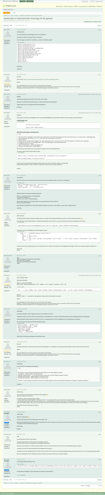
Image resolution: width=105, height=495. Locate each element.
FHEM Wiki (91, 6)
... (15, 25)
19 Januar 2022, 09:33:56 (22, 308)
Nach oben (5, 479)
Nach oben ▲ (100, 493)
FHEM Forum (11, 6)
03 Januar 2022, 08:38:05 (21, 94)
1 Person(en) (19, 475)
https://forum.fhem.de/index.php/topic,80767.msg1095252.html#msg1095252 (41, 79)
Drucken (99, 25)
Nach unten (6, 25)
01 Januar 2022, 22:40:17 (21, 29)
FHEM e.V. (99, 6)
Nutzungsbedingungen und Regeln (90, 493)
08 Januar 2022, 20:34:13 (21, 213)
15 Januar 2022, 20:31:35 (21, 275)
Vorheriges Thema (88, 21)
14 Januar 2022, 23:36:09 (21, 255)
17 (18, 25)
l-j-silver (8, 29)
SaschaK (8, 213)
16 (16, 25)
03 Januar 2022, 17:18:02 (21, 112)
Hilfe (82, 493)
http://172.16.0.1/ (36, 138)
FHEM (75, 6)
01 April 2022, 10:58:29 (21, 411)
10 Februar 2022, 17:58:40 (21, 361)
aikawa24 (8, 434)
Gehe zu (82, 485)
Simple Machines (12, 493)
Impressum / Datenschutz (64, 6)
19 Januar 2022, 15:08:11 (22, 341)
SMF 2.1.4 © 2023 (5, 493)
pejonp (7, 74)
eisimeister (9, 255)
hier (44, 319)
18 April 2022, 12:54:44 (21, 434)
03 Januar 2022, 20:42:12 (21, 175)
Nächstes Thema (97, 21)
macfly (7, 459)
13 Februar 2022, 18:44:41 (21, 389)
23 (26, 25)
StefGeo (8, 112)
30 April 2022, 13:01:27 (21, 459)
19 (22, 25)
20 (23, 25)
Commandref (83, 6)
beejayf (8, 412)
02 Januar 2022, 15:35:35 (21, 74)
